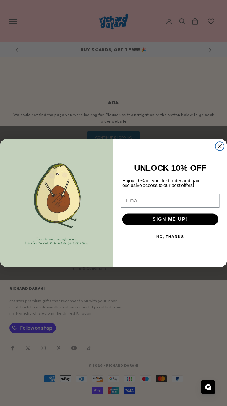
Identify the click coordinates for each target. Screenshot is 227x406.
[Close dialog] (219, 146)
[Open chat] (208, 387)
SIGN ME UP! (170, 219)
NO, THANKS (170, 237)
